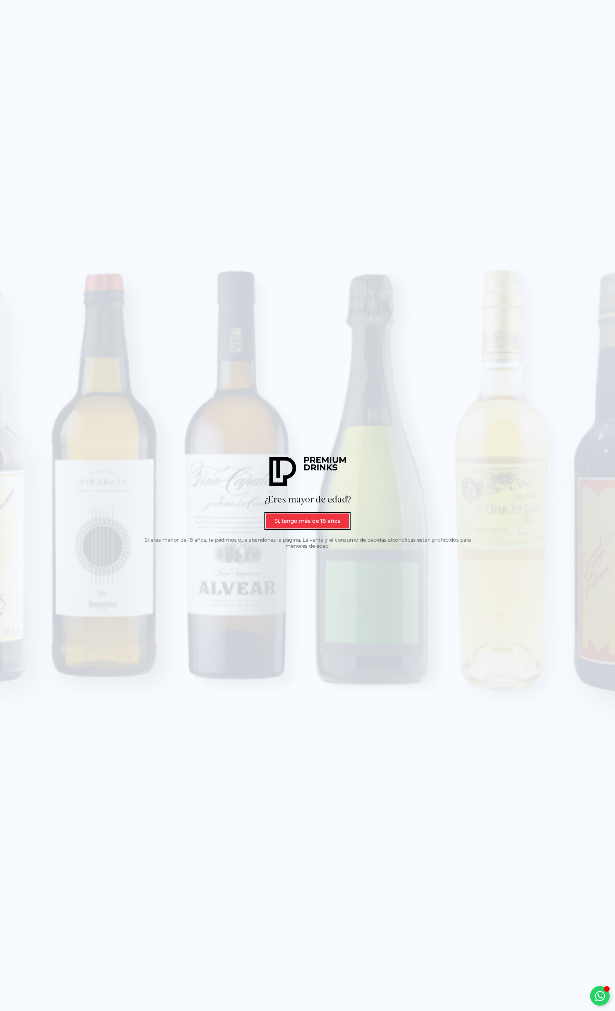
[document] (307, 505)
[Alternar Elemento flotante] (600, 996)
